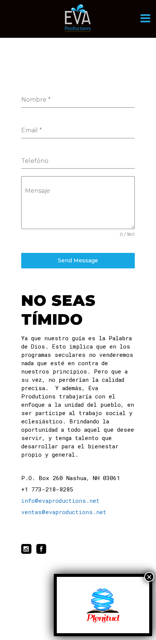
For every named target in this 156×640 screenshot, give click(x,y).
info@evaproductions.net (60, 500)
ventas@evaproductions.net (63, 512)
